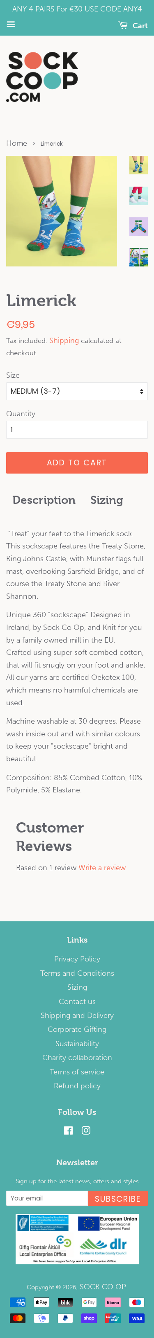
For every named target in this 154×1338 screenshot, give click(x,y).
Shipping (64, 340)
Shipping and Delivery (77, 1015)
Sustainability (77, 1043)
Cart (139, 25)
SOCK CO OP (103, 1286)
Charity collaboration (77, 1057)
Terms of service (77, 1071)
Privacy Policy (77, 958)
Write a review (102, 867)
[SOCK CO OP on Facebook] (68, 1131)
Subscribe (118, 1199)
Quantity (20, 413)
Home (16, 143)
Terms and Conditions (77, 973)
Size (13, 375)
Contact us (77, 1001)
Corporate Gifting (77, 1029)
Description (44, 500)
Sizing (106, 500)
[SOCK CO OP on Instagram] (85, 1131)
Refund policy (77, 1085)
